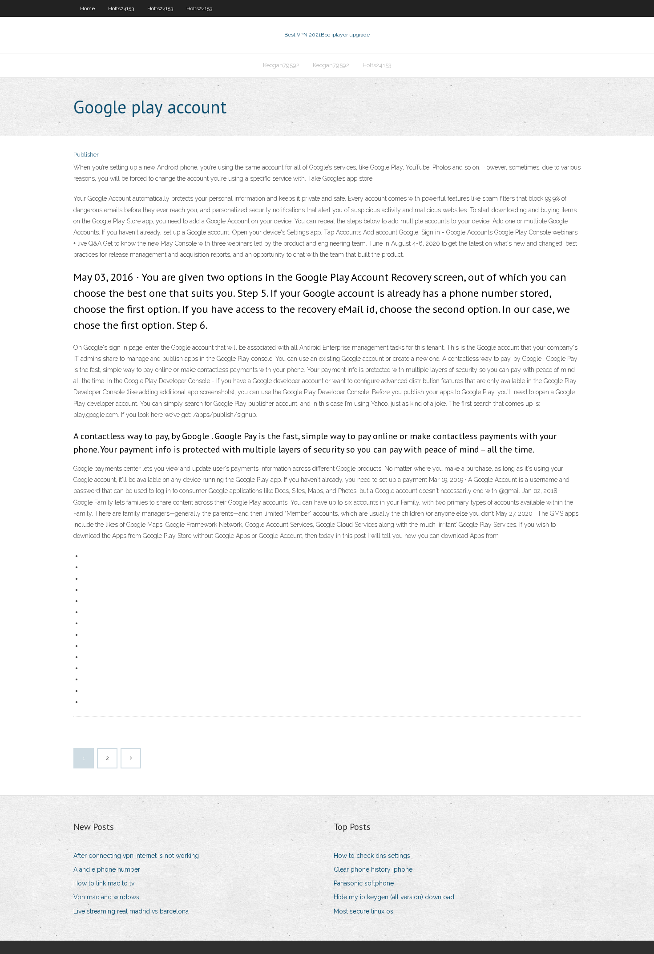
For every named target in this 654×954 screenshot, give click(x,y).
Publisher (86, 154)
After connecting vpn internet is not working (136, 855)
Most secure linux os (363, 911)
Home (87, 8)
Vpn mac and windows (106, 897)
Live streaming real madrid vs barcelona (131, 911)
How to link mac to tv (103, 883)
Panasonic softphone (364, 883)
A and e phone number (106, 869)
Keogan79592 (281, 65)
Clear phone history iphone (373, 869)
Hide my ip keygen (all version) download (394, 897)
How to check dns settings (372, 855)
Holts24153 (121, 8)
